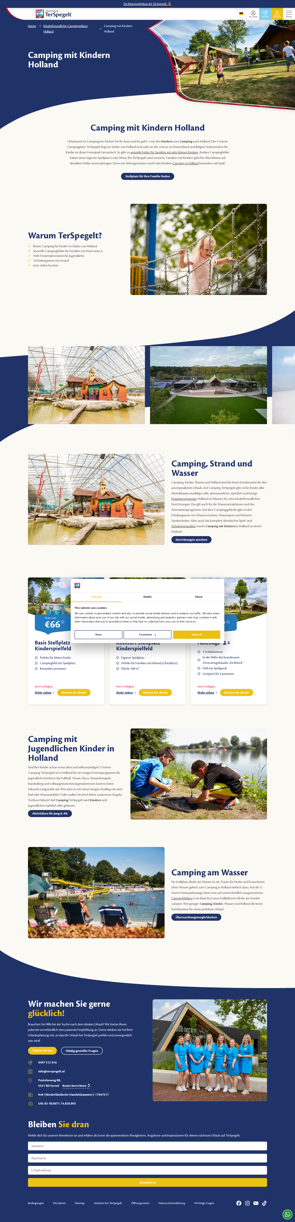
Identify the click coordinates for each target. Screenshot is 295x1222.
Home (32, 26)
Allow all (197, 634)
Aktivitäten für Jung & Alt (50, 813)
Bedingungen (36, 1203)
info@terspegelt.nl (51, 1071)
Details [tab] (147, 596)
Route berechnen (74, 1085)
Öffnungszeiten (140, 1203)
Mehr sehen (43, 692)
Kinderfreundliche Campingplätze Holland (66, 28)
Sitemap (80, 1203)
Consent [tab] (96, 596)
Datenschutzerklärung (172, 1203)
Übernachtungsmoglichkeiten (196, 917)
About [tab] (198, 596)
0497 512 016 (47, 1062)
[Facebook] (238, 1203)
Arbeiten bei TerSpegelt (108, 1203)
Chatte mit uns (42, 1050)
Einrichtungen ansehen (191, 539)
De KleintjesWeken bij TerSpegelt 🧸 (148, 4)
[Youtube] (255, 1203)
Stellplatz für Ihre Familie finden (147, 176)
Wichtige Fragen (204, 1203)
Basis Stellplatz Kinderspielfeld (53, 646)
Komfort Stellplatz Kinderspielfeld (138, 646)
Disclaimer (59, 1203)
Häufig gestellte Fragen (82, 1051)
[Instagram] (247, 1203)
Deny (98, 634)
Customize (145, 634)
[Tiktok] (264, 1203)
